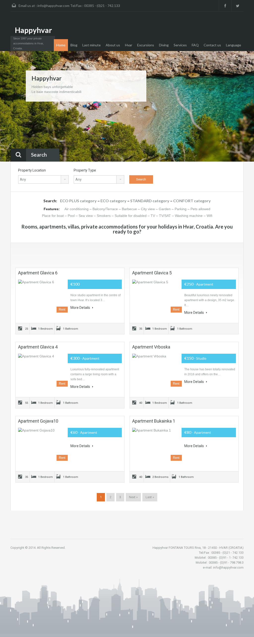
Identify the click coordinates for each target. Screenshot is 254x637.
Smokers (104, 216)
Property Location (32, 170)
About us (113, 45)
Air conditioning (76, 209)
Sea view (86, 216)
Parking (181, 209)
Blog (73, 45)
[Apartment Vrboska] (157, 370)
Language (233, 45)
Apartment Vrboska (151, 346)
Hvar (128, 45)
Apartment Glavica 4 (38, 346)
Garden (165, 209)
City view (148, 209)
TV (153, 216)
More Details (80, 308)
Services (180, 45)
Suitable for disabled (131, 216)
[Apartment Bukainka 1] (157, 444)
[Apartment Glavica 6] (43, 296)
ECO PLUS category (78, 200)
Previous (13, 107)
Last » (150, 497)
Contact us (212, 45)
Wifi (209, 216)
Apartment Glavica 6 (38, 272)
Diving (164, 45)
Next (241, 107)
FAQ (195, 45)
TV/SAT (165, 216)
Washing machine (189, 216)
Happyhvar (33, 30)
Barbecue (129, 209)
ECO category (113, 200)
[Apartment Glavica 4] (43, 370)
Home (60, 45)
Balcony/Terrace (105, 209)
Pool (71, 216)
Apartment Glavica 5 (152, 272)
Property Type (85, 170)
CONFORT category (192, 200)
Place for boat (53, 216)
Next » (133, 497)
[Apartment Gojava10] (43, 444)
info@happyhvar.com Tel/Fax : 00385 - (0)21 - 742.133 (78, 5)
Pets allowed (200, 209)
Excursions (145, 45)
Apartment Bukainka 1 (153, 421)
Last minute (91, 45)
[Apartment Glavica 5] (157, 296)
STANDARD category (149, 200)
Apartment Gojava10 (38, 421)
